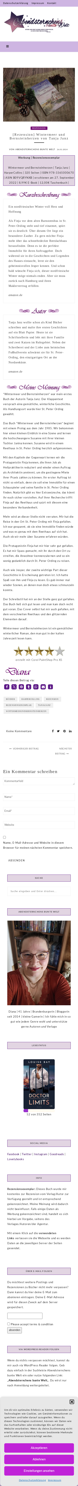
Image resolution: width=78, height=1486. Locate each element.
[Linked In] (69, 731)
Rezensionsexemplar (19, 705)
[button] (72, 1402)
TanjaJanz (44, 705)
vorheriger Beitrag (26, 749)
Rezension (39, 128)
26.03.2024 (62, 150)
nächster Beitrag (63, 751)
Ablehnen (39, 1459)
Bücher (10, 699)
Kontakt (51, 3)
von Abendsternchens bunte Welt (32, 149)
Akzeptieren (39, 1448)
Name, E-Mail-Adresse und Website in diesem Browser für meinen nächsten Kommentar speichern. (38, 845)
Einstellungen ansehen (39, 1470)
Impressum (54, 1480)
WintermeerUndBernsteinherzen (26, 711)
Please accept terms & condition (31, 1324)
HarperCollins (30, 699)
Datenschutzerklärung (32, 1480)
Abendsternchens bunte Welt (28, 1380)
